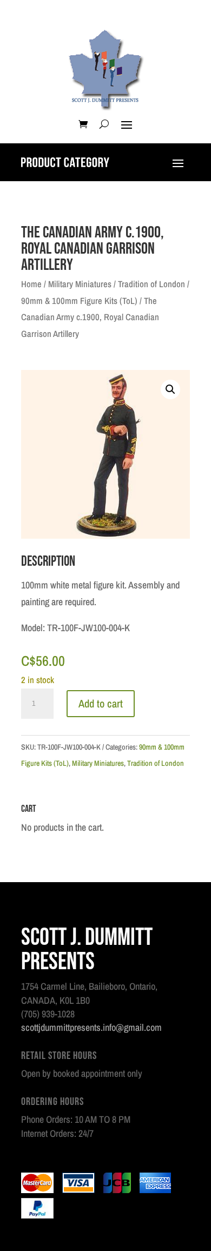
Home (31, 284)
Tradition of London (151, 284)
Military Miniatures (79, 284)
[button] (170, 389)
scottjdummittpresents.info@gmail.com (91, 1027)
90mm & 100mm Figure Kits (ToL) (79, 301)
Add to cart (100, 703)
